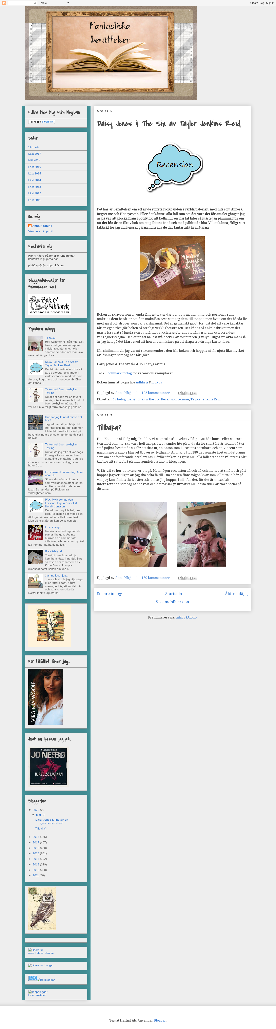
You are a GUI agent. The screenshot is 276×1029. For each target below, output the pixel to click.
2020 (36, 810)
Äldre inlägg (236, 593)
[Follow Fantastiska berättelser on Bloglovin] (41, 122)
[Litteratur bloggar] (41, 965)
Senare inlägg (109, 593)
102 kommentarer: (156, 393)
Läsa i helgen (53, 527)
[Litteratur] (35, 949)
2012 (36, 870)
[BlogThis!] (183, 393)
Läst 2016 (34, 166)
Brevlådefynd (53, 551)
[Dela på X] (187, 393)
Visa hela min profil (40, 231)
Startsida (173, 593)
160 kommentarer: (156, 578)
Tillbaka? (109, 428)
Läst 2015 (34, 173)
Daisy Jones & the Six (143, 399)
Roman (183, 399)
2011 (36, 875)
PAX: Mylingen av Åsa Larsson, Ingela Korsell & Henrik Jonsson (61, 503)
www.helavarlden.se (41, 953)
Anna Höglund (42, 225)
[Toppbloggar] (37, 991)
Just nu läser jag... (56, 575)
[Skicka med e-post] (180, 393)
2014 (36, 858)
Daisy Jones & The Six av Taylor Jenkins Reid (169, 123)
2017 (36, 842)
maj (39, 814)
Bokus (157, 382)
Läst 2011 (34, 200)
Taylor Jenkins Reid (206, 399)
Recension (169, 399)
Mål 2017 (34, 160)
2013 (36, 864)
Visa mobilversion (172, 602)
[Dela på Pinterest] (195, 393)
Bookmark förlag (118, 373)
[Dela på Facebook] (191, 393)
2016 (36, 847)
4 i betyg (119, 399)
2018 (36, 836)
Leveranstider (37, 995)
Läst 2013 (34, 186)
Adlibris (142, 382)
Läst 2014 (34, 180)
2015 (36, 853)
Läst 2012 (34, 193)
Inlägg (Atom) (186, 617)
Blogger (160, 1020)
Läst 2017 (34, 153)
